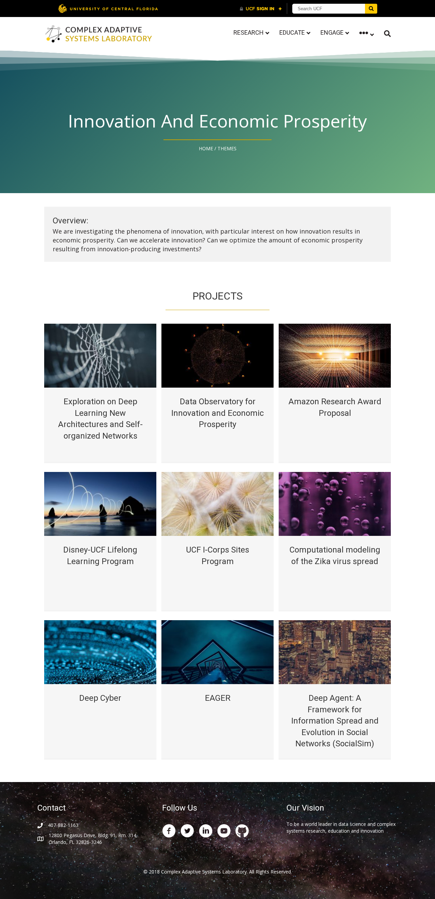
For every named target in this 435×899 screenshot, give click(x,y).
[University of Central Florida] (108, 8)
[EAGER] (217, 651)
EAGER (217, 698)
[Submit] (371, 9)
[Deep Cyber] (100, 651)
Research (248, 32)
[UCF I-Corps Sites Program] (217, 503)
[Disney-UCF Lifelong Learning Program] (100, 503)
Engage (332, 32)
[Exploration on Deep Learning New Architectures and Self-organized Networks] (100, 355)
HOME (206, 148)
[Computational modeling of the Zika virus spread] (335, 503)
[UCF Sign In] (261, 9)
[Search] (385, 33)
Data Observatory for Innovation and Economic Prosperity (217, 413)
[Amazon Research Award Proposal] (335, 355)
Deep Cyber (100, 698)
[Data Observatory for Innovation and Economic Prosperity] (217, 355)
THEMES (227, 148)
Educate (292, 32)
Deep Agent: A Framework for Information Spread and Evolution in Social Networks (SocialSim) (335, 720)
